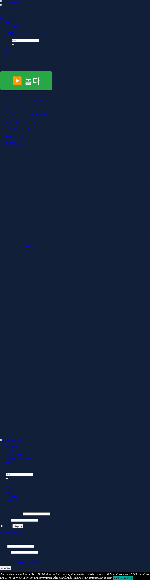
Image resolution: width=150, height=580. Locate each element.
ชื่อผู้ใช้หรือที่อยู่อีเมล (11, 514)
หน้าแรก (10, 19)
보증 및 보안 (13, 143)
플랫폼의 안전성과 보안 (20, 122)
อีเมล (3, 546)
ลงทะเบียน (5, 568)
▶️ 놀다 (26, 80)
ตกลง (116, 578)
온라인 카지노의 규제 (19, 107)
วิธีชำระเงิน (12, 447)
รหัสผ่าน (5, 520)
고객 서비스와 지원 (18, 129)
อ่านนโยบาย (126, 578)
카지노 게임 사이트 (25, 246)
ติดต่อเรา (10, 462)
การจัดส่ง (10, 450)
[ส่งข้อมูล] (13, 44)
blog (1, 18)
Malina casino (94, 11)
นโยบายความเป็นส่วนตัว (18, 458)
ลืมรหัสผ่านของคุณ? (10, 532)
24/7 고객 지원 (15, 136)
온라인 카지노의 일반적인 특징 (25, 100)
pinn (53, 35)
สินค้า (9, 493)
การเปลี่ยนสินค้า (14, 454)
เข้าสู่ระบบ (18, 526)
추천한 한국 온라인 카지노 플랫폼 (27, 114)
